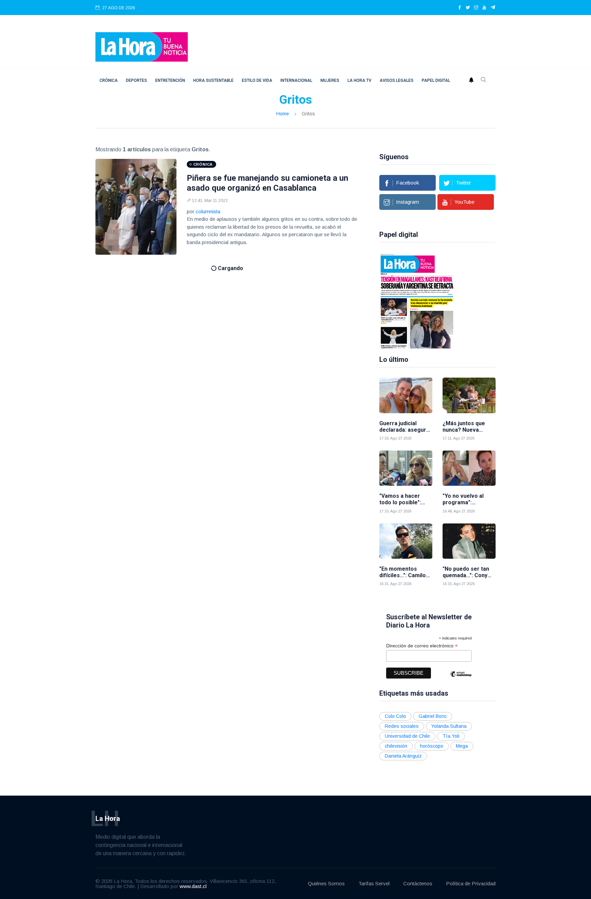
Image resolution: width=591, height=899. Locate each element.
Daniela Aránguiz (403, 756)
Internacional (296, 80)
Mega (462, 746)
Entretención (170, 80)
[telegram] (493, 7)
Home (282, 113)
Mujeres (329, 80)
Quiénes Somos (326, 883)
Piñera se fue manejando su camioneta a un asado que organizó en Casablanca (267, 183)
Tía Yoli (451, 736)
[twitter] (468, 7)
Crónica (109, 80)
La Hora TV (359, 80)
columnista (208, 211)
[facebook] (460, 7)
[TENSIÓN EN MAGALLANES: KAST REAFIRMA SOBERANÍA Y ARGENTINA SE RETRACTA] (417, 301)
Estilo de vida (257, 80)
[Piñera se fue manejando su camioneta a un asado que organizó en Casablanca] (135, 207)
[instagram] (476, 7)
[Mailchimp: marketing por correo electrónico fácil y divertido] (460, 679)
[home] (141, 46)
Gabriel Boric (433, 716)
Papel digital (436, 80)
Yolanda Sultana (449, 726)
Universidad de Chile (407, 736)
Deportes (136, 80)
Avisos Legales (396, 80)
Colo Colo (395, 716)
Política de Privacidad (471, 883)
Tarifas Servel (374, 883)
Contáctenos (417, 883)
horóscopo (431, 746)
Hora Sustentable (213, 80)
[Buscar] (483, 80)
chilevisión (396, 746)
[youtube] (484, 7)
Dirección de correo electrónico (422, 646)
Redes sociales (402, 726)
